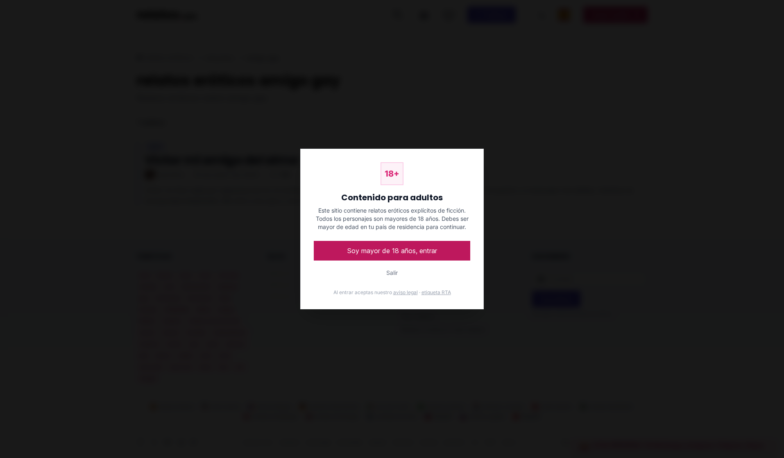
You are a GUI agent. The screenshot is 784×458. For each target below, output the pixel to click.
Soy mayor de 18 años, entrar (392, 251)
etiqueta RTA (436, 292)
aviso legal (405, 292)
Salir (392, 272)
